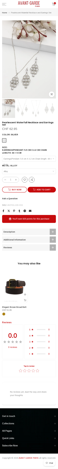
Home (4, 13)
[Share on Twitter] (8, 211)
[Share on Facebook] (3, 211)
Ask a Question (10, 198)
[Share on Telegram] (25, 211)
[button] (40, 329)
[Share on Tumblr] (19, 211)
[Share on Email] (30, 211)
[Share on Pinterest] (14, 211)
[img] (12, 342)
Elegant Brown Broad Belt (14, 307)
